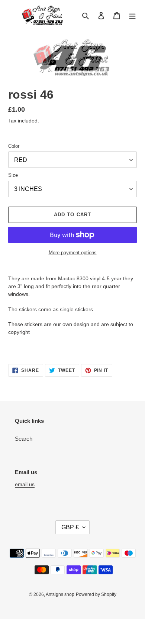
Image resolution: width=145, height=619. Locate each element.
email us (25, 484)
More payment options (73, 252)
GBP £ (70, 527)
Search (23, 438)
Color (13, 146)
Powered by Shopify (96, 594)
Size (13, 175)
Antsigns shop (60, 594)
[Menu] (132, 15)
